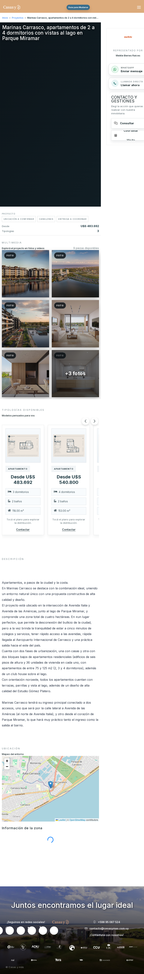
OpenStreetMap (77, 819)
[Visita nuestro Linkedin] (32, 930)
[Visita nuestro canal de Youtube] (43, 930)
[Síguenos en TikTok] (54, 930)
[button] (22, 445)
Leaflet (61, 819)
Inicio (5, 17)
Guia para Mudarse (78, 7)
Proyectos (17, 17)
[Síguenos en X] (21, 930)
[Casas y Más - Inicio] (12, 7)
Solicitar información (74, 966)
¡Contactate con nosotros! (107, 935)
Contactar (23, 529)
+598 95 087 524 (109, 922)
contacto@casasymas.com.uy (109, 928)
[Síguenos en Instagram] (10, 930)
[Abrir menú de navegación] (138, 7)
